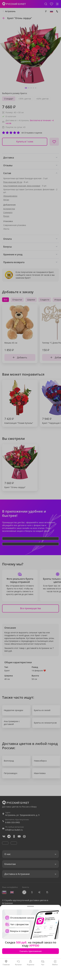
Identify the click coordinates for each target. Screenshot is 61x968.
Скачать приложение (31, 951)
